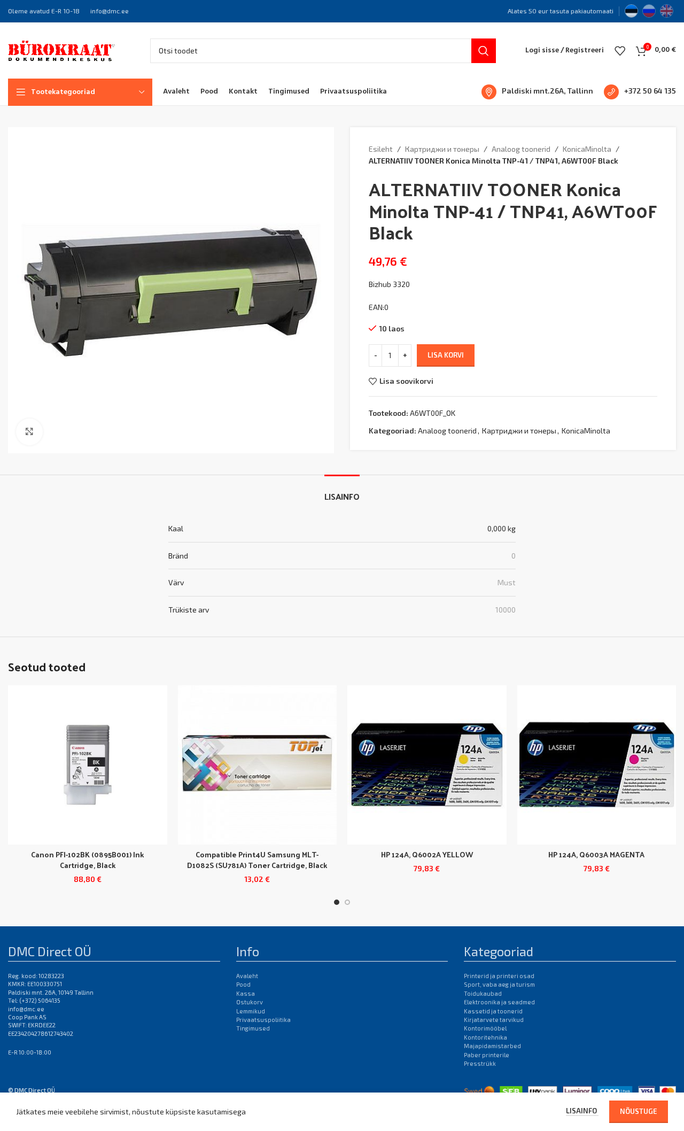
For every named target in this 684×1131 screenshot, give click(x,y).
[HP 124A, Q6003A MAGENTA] (597, 765)
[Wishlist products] (620, 50)
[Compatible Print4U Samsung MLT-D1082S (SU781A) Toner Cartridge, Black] (257, 765)
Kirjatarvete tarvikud (494, 1019)
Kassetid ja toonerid (493, 1011)
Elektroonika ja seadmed (499, 1001)
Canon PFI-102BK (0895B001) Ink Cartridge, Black (87, 860)
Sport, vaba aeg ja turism (499, 984)
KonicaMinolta (587, 148)
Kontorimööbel (485, 1028)
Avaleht (247, 975)
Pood (243, 984)
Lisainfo (582, 1110)
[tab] (342, 491)
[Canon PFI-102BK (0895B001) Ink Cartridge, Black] (87, 765)
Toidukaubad (483, 993)
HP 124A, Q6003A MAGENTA (596, 854)
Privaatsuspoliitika (263, 1019)
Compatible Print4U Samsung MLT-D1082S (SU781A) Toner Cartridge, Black (257, 860)
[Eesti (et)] (631, 9)
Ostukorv (249, 1001)
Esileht (381, 148)
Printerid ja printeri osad (499, 975)
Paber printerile (486, 1054)
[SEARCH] (483, 50)
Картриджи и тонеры (442, 148)
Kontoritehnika (485, 1037)
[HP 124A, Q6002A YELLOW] (427, 765)
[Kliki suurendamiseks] (29, 432)
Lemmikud (250, 1011)
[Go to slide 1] (336, 902)
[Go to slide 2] (347, 902)
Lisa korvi (446, 355)
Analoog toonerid (521, 148)
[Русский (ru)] (649, 9)
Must (507, 582)
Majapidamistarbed (492, 1045)
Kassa (245, 993)
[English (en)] (666, 9)
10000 (505, 609)
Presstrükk (480, 1063)
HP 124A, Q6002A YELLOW (427, 854)
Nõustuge (638, 1111)
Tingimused (253, 1028)
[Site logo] (61, 49)
